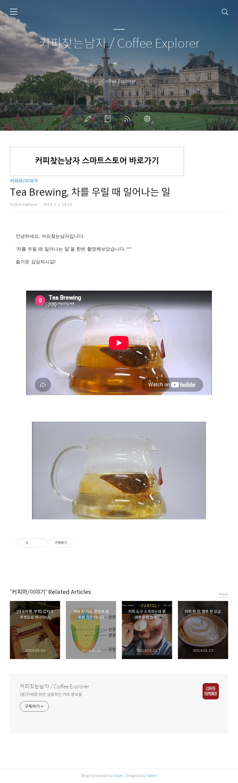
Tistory (151, 775)
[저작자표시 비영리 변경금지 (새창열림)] (80, 543)
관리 (148, 119)
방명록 (109, 119)
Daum (118, 775)
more (223, 594)
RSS (129, 119)
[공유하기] (33, 543)
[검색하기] (225, 11)
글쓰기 (89, 119)
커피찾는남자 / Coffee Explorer (119, 44)
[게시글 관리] (40, 543)
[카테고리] (13, 11)
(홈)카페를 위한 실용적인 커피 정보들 (51, 694)
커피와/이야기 (24, 181)
